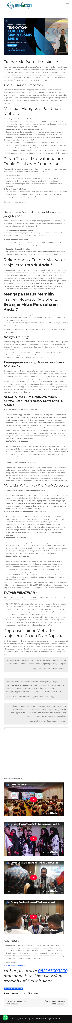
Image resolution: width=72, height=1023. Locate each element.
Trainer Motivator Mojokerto (13, 989)
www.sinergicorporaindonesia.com (16, 965)
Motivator (34, 993)
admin (8, 993)
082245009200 (52, 970)
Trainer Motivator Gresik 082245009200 (16, 1002)
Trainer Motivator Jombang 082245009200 (55, 1002)
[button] (5, 1017)
